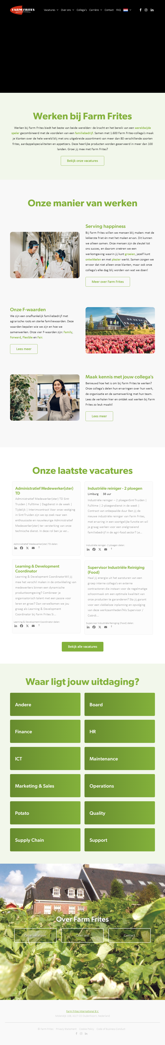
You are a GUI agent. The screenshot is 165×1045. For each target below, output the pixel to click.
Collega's (82, 10)
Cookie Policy (86, 1029)
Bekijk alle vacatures (82, 646)
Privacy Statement (66, 1029)
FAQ (118, 10)
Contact (109, 10)
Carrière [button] (94, 10)
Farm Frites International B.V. (82, 1011)
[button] (127, 10)
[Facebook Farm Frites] (140, 10)
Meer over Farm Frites (108, 281)
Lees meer (23, 349)
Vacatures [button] (49, 10)
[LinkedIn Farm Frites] (152, 10)
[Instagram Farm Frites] (146, 10)
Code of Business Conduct (111, 1029)
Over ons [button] (66, 10)
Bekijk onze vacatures (82, 160)
